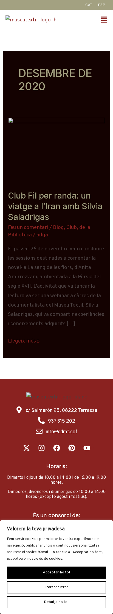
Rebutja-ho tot (56, 602)
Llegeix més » (24, 340)
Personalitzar (56, 587)
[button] (105, 20)
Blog (58, 227)
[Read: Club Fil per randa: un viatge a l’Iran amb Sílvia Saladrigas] (56, 150)
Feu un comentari (28, 227)
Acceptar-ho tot (56, 572)
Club (71, 227)
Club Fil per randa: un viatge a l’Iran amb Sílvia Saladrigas (55, 206)
